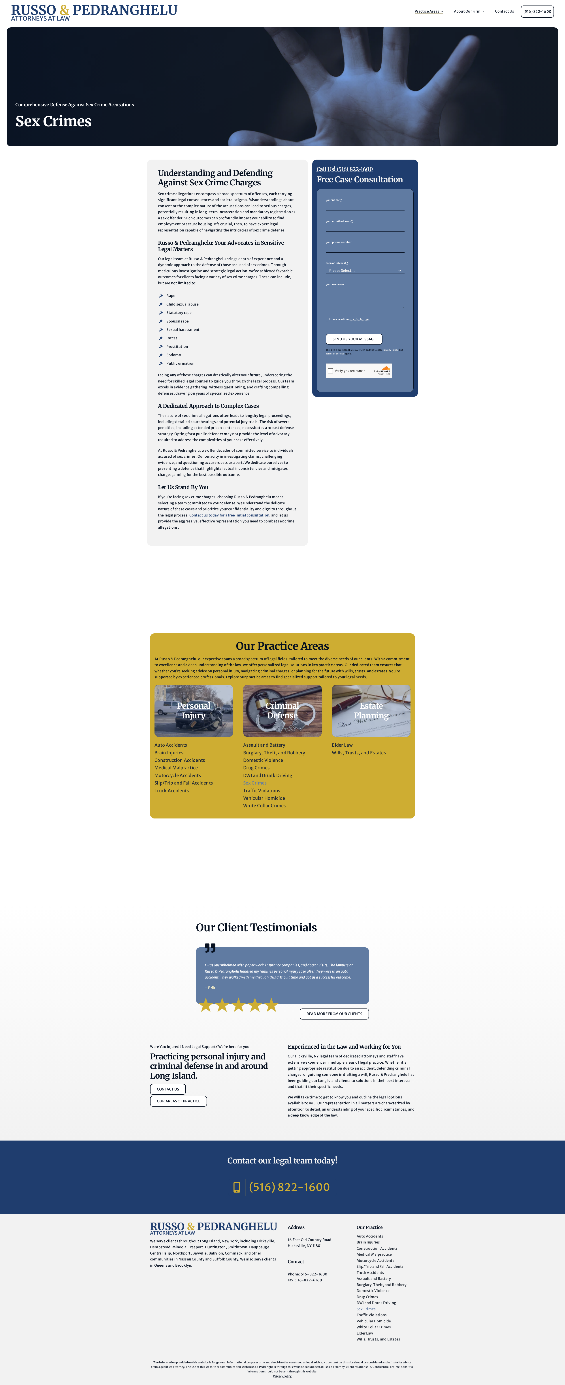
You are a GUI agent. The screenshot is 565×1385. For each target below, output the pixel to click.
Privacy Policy (390, 350)
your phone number (339, 242)
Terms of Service (335, 353)
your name (334, 200)
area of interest (337, 263)
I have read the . (349, 319)
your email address (339, 221)
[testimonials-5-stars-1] (213, 1224)
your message (335, 284)
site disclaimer (359, 319)
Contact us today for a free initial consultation (229, 515)
